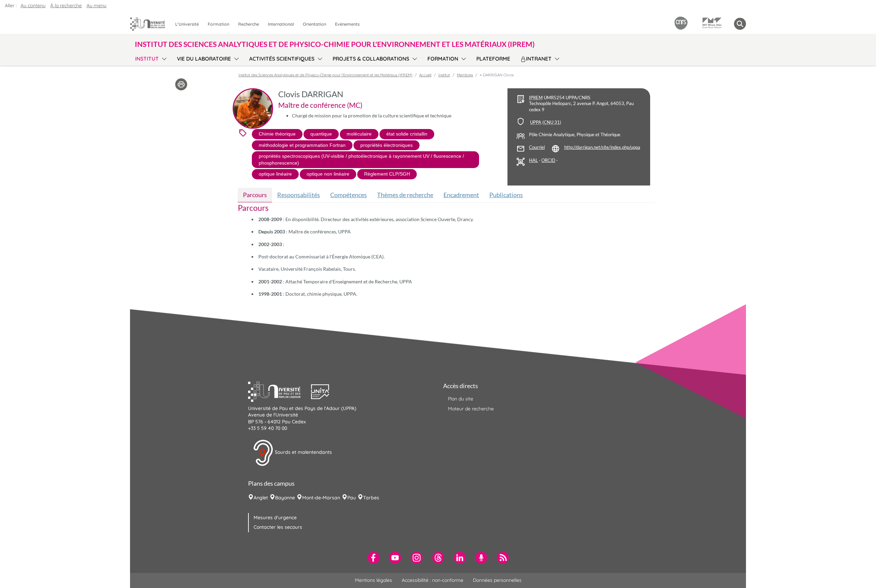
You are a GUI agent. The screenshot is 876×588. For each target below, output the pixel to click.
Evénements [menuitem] (347, 24)
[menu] (163, 58)
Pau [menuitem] (351, 498)
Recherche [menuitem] (248, 24)
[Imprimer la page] (181, 84)
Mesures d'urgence (275, 517)
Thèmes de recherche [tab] (405, 195)
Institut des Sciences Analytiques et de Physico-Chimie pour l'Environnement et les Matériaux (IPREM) (325, 75)
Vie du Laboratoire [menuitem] (204, 58)
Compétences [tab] (348, 195)
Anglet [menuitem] (261, 498)
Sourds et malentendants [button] (302, 452)
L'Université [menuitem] (187, 24)
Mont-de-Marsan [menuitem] (321, 498)
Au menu (96, 5)
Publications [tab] (506, 195)
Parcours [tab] (255, 195)
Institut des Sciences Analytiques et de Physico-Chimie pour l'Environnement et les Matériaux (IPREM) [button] (334, 44)
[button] (279, 391)
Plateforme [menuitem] (493, 58)
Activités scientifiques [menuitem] (281, 58)
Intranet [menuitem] (539, 58)
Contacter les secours (278, 527)
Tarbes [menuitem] (371, 498)
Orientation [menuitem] (314, 24)
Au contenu (33, 5)
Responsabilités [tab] (298, 195)
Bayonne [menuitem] (285, 498)
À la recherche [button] (66, 5)
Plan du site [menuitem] (460, 399)
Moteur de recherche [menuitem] (471, 409)
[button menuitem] (740, 24)
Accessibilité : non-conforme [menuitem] (432, 580)
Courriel (537, 147)
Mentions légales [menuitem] (373, 580)
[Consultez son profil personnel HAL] (533, 160)
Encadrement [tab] (461, 195)
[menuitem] (373, 557)
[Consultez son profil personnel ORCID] (548, 160)
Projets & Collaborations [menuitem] (371, 58)
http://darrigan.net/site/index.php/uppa (602, 147)
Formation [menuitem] (218, 24)
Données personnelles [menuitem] (497, 580)
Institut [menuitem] (147, 58)
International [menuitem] (281, 24)
